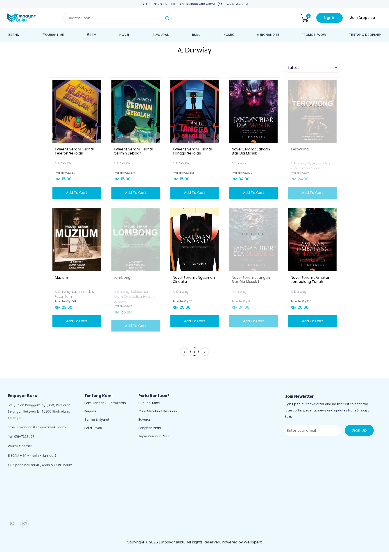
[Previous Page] (184, 352)
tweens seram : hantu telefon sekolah (74, 151)
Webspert (253, 542)
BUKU (196, 34)
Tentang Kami (98, 395)
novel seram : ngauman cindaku (194, 280)
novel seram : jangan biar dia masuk (251, 151)
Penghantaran (149, 428)
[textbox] (117, 18)
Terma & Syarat (96, 419)
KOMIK (229, 34)
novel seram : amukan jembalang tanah (310, 280)
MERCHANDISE (268, 34)
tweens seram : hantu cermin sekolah (133, 151)
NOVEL (124, 34)
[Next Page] (205, 352)
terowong (300, 149)
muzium (61, 278)
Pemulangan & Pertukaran (105, 403)
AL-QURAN (160, 34)
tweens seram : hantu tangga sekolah (192, 151)
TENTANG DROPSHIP (365, 34)
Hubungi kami (149, 403)
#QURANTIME (53, 34)
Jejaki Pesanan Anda (154, 436)
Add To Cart (76, 192)
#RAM (91, 34)
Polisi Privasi (93, 428)
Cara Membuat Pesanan (157, 411)
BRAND (13, 34)
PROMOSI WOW (314, 34)
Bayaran (144, 419)
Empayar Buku (171, 542)
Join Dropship (362, 17)
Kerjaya (90, 411)
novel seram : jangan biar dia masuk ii (251, 280)
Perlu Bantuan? (154, 395)
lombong (122, 278)
